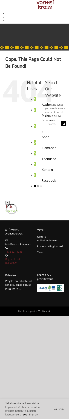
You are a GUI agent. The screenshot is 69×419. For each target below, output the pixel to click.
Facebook (49, 180)
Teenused (49, 159)
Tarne (40, 252)
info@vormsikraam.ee (18, 244)
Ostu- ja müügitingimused (47, 238)
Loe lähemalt (30, 414)
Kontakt (47, 169)
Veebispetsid (44, 311)
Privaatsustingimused (50, 246)
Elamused (49, 148)
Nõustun (58, 409)
